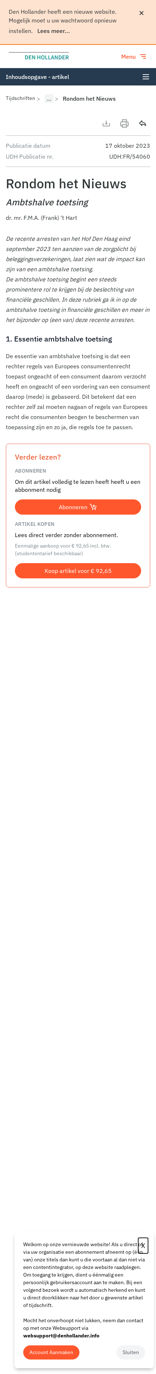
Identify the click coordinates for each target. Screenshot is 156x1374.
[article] (78, 333)
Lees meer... (53, 30)
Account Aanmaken (51, 1352)
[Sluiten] (141, 13)
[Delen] (142, 123)
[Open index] (145, 76)
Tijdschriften (20, 98)
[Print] (124, 123)
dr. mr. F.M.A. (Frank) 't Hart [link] (41, 217)
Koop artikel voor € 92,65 (78, 570)
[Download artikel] (106, 123)
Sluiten (131, 1352)
